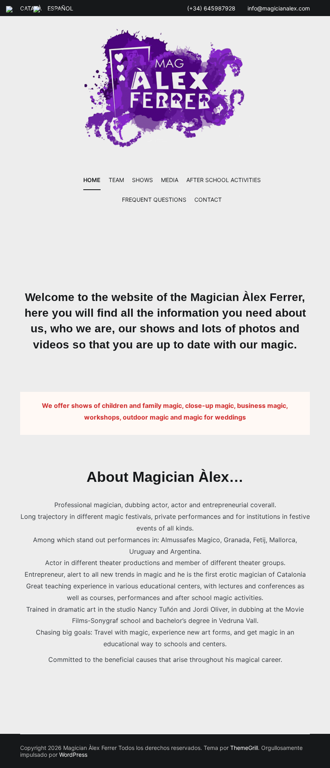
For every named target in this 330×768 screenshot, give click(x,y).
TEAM (116, 179)
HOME (92, 179)
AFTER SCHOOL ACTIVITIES (223, 179)
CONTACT (208, 199)
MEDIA (169, 179)
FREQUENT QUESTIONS (154, 199)
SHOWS (142, 179)
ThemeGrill (244, 747)
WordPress (73, 754)
